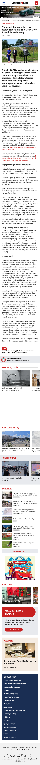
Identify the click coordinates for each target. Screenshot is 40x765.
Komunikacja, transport (11, 697)
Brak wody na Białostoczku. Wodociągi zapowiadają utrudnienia (12, 389)
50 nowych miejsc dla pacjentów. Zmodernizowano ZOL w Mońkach (24, 510)
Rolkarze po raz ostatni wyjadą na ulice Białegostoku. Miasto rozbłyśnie (25, 502)
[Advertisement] (20, 408)
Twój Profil (25, 750)
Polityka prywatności (14, 755)
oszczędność (30, 351)
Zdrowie (6, 734)
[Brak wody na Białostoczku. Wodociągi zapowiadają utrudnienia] (16, 378)
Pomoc (13, 750)
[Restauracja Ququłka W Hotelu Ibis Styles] (20, 650)
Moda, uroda (7, 704)
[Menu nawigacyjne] (36, 3)
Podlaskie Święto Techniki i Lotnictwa (12, 479)
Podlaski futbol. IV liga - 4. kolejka (24, 519)
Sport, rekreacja (9, 724)
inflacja (4, 352)
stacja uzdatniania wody (19, 352)
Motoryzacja (7, 707)
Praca (28, 747)
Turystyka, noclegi (9, 727)
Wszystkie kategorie (10, 737)
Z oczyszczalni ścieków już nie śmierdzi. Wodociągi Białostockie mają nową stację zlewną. (19, 158)
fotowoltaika (5, 351)
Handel (6, 690)
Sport (15, 505)
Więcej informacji (9, 667)
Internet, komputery (10, 694)
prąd (8, 352)
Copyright (7, 757)
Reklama (6, 717)
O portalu (6, 747)
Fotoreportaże (9, 458)
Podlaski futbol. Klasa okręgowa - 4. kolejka (25, 543)
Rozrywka (6, 720)
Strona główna (5, 20)
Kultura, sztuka (8, 700)
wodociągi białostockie (18, 351)
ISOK (18, 750)
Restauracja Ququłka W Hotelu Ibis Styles (19, 662)
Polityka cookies (27, 755)
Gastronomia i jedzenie (11, 687)
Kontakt (34, 747)
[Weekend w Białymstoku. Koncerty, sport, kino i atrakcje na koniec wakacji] (16, 439)
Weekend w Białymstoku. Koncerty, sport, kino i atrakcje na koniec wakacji (15, 449)
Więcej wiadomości (18, 551)
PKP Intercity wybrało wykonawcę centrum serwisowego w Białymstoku (25, 494)
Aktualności (21, 20)
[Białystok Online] (20, 3)
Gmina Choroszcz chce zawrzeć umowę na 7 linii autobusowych (23, 527)
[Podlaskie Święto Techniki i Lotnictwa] (15, 468)
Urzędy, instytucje (9, 730)
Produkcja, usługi (9, 714)
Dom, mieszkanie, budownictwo (14, 684)
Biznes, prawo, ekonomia (12, 680)
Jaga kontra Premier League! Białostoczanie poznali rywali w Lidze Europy (25, 535)
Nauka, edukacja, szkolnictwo (14, 710)
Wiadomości (14, 20)
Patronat (21, 747)
